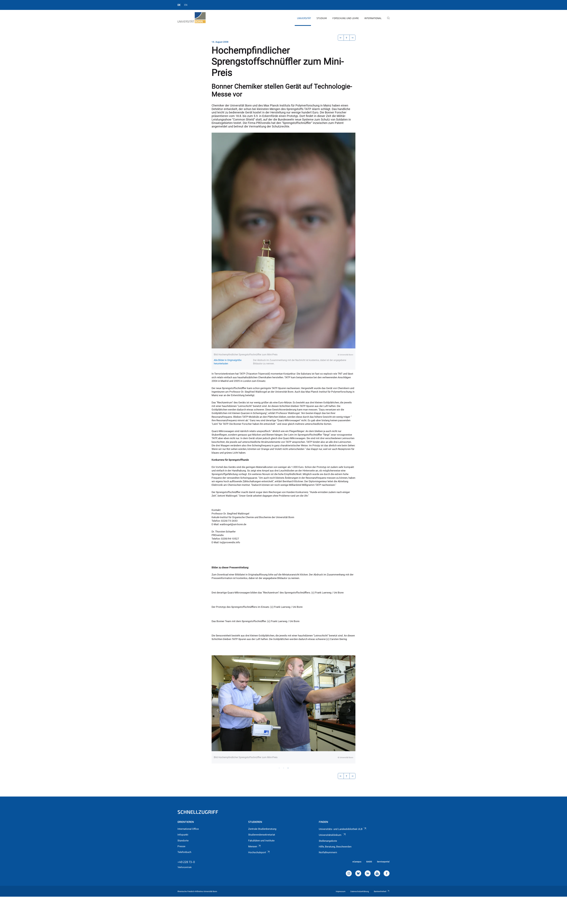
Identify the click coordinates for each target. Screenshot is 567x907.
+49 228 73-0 (186, 862)
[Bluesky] (358, 873)
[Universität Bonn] (191, 17)
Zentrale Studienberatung (262, 828)
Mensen (252, 846)
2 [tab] (283, 767)
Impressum (340, 891)
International (373, 18)
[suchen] (387, 20)
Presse (181, 846)
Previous (217, 710)
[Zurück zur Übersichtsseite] (347, 38)
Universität (304, 18)
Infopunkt (182, 834)
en (185, 4)
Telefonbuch (184, 852)
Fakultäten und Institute (261, 840)
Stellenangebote (328, 840)
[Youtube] (377, 873)
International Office (188, 828)
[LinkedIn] (368, 873)
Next (349, 710)
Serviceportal (383, 861)
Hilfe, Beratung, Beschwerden (335, 846)
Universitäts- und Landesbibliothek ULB (340, 829)
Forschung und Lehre (345, 18)
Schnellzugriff (197, 812)
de (179, 4)
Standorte (183, 840)
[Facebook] (387, 873)
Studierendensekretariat (261, 834)
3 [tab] (287, 767)
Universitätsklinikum (330, 834)
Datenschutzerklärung (359, 891)
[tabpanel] (283, 709)
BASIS (369, 861)
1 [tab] (279, 767)
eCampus (356, 861)
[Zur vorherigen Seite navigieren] (341, 38)
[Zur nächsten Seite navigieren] (353, 38)
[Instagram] (349, 873)
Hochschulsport (257, 852)
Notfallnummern (328, 852)
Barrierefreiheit (380, 891)
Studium (322, 18)
